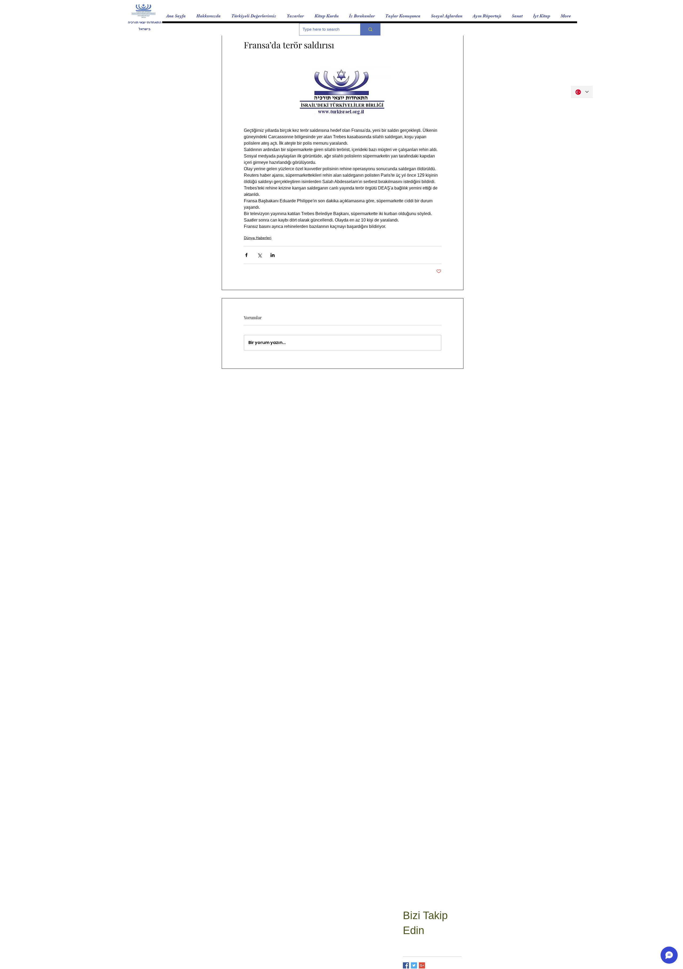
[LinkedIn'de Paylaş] (272, 255)
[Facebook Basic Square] (406, 965)
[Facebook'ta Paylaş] (246, 255)
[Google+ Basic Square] (422, 965)
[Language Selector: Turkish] (582, 92)
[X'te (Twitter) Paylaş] (259, 255)
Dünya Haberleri (257, 238)
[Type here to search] (370, 29)
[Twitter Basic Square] (414, 965)
